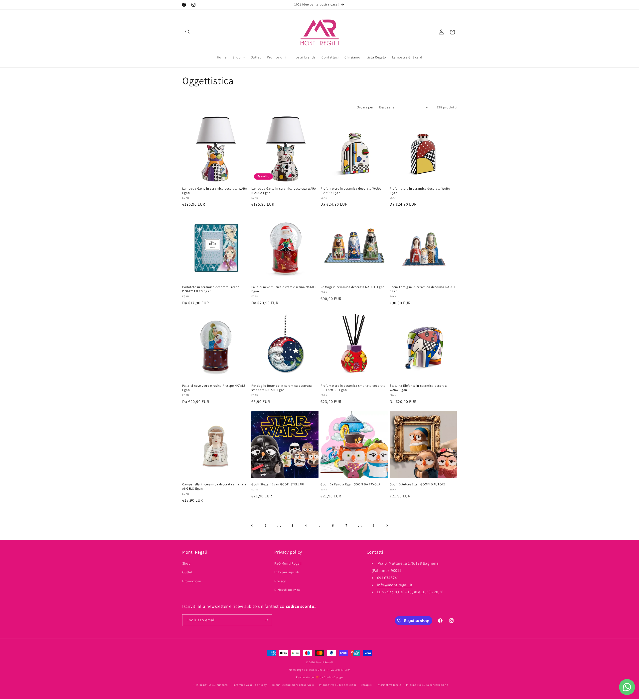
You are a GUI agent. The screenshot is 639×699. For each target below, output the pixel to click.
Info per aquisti (286, 572)
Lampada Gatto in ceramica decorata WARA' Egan (215, 191)
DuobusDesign (333, 677)
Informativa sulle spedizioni (337, 685)
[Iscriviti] (266, 620)
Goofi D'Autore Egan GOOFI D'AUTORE (418, 484)
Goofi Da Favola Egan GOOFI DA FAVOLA (350, 484)
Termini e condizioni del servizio (293, 685)
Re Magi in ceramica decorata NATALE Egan (352, 287)
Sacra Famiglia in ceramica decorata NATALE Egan (423, 289)
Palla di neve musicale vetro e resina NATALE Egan (284, 289)
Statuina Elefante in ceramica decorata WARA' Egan (419, 388)
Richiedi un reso (287, 590)
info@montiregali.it (394, 585)
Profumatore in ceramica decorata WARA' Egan (420, 191)
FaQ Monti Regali (288, 563)
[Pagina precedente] (252, 525)
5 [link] (320, 525)
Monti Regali (324, 662)
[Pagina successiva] (386, 525)
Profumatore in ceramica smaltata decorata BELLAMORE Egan (353, 388)
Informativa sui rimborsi (212, 685)
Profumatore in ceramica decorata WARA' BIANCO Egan (350, 191)
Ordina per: (365, 107)
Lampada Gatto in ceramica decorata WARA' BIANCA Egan (284, 191)
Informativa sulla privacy (250, 685)
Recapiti (366, 685)
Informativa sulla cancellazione (427, 685)
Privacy (280, 581)
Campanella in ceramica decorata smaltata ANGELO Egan (214, 486)
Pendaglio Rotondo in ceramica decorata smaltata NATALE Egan (281, 388)
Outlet (187, 572)
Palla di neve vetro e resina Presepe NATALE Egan (214, 388)
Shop (186, 563)
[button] (187, 31)
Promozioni (191, 581)
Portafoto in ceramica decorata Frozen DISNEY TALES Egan (210, 289)
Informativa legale (389, 685)
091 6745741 (388, 577)
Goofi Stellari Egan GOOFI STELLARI (277, 484)
